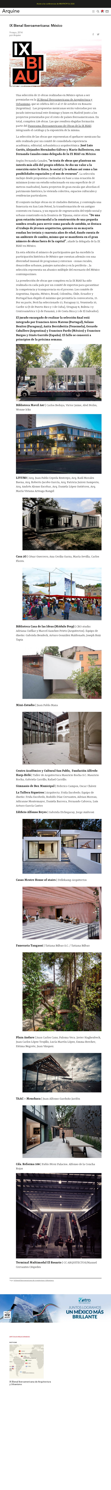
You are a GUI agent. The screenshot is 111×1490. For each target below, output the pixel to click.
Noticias (13, 1342)
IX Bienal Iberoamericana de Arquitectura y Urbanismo (34, 1280)
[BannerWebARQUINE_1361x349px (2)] (55, 1321)
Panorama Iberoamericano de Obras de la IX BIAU (59, 126)
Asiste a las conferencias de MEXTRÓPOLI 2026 (55, 4)
